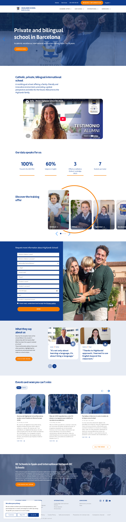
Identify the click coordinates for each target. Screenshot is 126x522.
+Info (18, 52)
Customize (11, 515)
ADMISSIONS (105, 9)
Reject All (22, 515)
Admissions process (85, 503)
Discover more (23, 359)
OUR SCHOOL (78, 9)
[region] (22, 510)
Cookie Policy (52, 515)
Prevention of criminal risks (81, 515)
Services (64, 3)
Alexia (57, 3)
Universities (57, 508)
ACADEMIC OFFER (65, 9)
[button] (122, 39)
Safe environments (64, 515)
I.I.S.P (109, 515)
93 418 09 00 (74, 3)
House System (58, 506)
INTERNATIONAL (92, 9)
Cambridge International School (61, 504)
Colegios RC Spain (25, 484)
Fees (81, 505)
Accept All (33, 515)
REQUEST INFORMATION (92, 3)
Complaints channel (98, 515)
